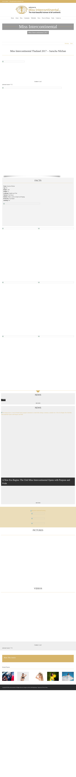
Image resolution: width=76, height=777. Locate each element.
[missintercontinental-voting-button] (38, 523)
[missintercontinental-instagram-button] (38, 518)
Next (71, 43)
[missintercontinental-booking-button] (38, 510)
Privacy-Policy (45, 687)
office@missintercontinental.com (16, 1)
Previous (67, 43)
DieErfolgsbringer (34, 687)
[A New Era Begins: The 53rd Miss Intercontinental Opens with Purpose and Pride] (38, 458)
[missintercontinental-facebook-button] (38, 513)
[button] (62, 18)
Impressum (40, 687)
